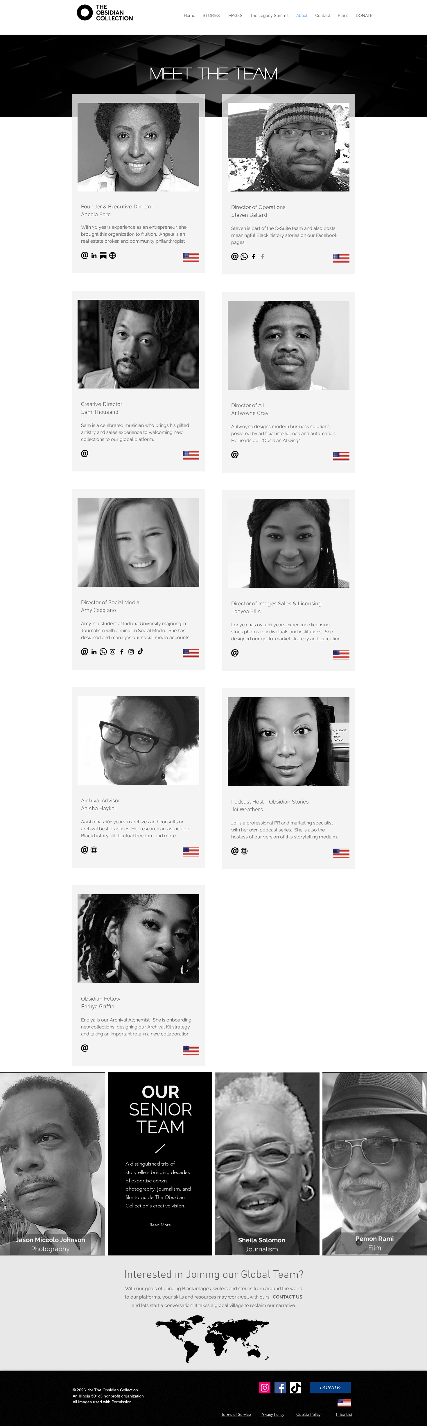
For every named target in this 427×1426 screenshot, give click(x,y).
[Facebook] (253, 256)
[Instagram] (264, 1387)
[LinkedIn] (94, 255)
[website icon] (112, 255)
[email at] (234, 256)
